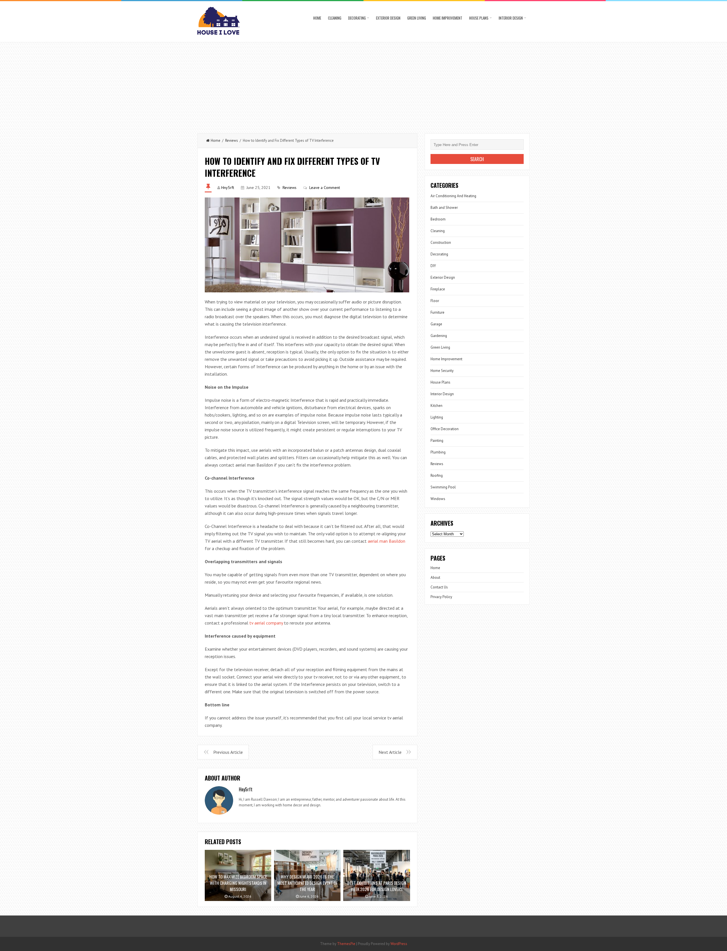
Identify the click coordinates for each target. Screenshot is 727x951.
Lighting (437, 417)
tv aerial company (266, 623)
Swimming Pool (443, 487)
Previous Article (228, 752)
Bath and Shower (444, 207)
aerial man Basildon (386, 541)
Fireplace (438, 289)
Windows (438, 498)
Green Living (416, 18)
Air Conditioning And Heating (453, 195)
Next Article (390, 752)
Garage (436, 324)
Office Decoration (445, 428)
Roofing (437, 475)
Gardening (439, 335)
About (435, 577)
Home (317, 18)
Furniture (437, 312)
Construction (441, 242)
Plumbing (438, 452)
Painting (437, 440)
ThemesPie (346, 943)
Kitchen (436, 405)
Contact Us (439, 587)
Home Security (442, 370)
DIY (433, 265)
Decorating (357, 18)
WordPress (398, 943)
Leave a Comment (324, 187)
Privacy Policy (441, 596)
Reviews (231, 140)
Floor (435, 300)
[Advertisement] (363, 85)
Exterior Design (388, 18)
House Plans (478, 18)
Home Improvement (447, 18)
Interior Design (511, 18)
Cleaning (334, 18)
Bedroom (438, 219)
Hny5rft (227, 187)
